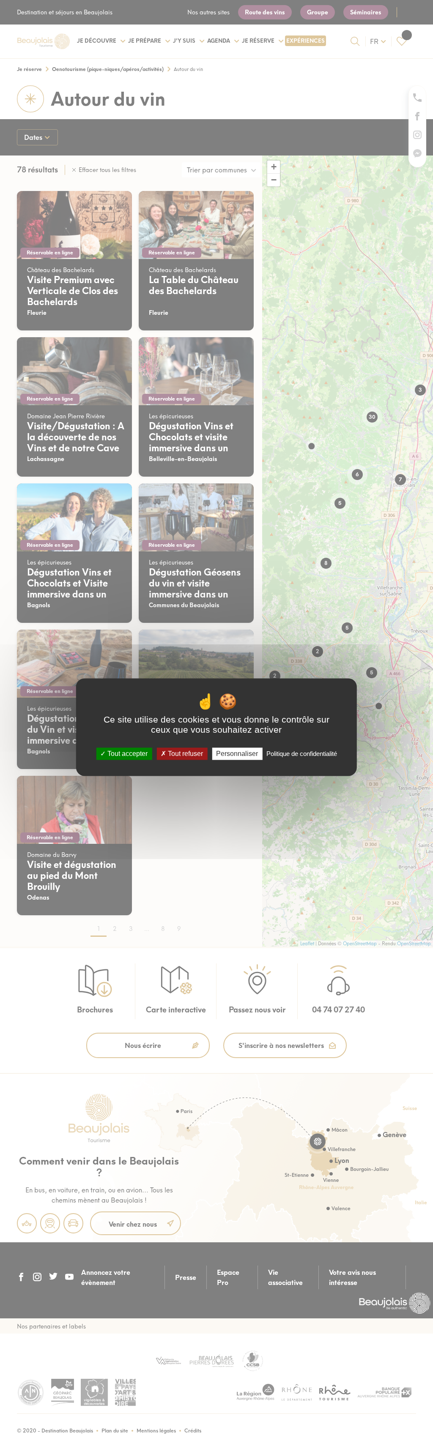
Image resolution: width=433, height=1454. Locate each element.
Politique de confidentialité (301, 753)
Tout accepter (127, 753)
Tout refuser (184, 753)
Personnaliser (237, 753)
